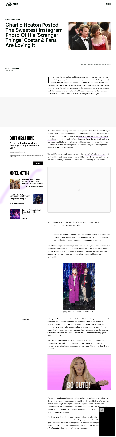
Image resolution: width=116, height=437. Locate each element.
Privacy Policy (13, 156)
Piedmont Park (97, 401)
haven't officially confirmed (95, 154)
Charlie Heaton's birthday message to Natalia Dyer (79, 94)
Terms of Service (37, 155)
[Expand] (100, 409)
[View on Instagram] (79, 190)
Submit (38, 163)
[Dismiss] (113, 409)
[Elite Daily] (11, 4)
